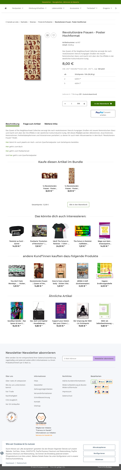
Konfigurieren (99, 453)
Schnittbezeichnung (42, 397)
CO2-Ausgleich (11, 400)
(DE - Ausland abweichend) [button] (88, 94)
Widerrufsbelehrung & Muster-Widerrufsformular (74, 386)
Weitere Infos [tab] (50, 124)
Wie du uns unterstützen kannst (15, 386)
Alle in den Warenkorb (78, 204)
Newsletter (38, 385)
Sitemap (37, 406)
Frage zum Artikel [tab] (32, 124)
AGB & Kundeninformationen (73, 381)
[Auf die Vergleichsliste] (47, 35)
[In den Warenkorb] (7, 29)
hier (11, 155)
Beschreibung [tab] (12, 124)
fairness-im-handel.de (44, 435)
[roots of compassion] (5, 8)
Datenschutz (22, 463)
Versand (101, 69)
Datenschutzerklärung (47, 358)
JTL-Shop (109, 467)
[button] (114, 8)
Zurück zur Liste (12, 22)
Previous (11, 236)
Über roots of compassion (16, 381)
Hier (7, 142)
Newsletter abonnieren (104, 358)
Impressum (10, 463)
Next (110, 236)
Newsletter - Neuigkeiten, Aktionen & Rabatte (60, 2)
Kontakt (37, 402)
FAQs (36, 381)
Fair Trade (10, 391)
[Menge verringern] (65, 103)
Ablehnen (99, 459)
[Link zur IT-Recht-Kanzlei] (11, 417)
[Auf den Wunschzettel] (53, 35)
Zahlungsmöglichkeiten (43, 389)
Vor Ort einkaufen (13, 404)
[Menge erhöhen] (84, 103)
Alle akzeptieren (99, 447)
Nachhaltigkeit (11, 396)
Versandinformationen (43, 393)
